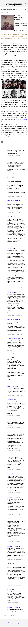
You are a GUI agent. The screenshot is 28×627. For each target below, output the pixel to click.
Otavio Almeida (11, 217)
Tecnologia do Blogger (14, 623)
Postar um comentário (8, 615)
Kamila (9, 177)
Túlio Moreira (10, 248)
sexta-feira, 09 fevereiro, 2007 (15, 559)
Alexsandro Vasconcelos (13, 338)
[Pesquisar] (26, 4)
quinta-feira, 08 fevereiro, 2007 (15, 155)
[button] (26, 10)
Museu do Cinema (12, 160)
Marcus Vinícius (11, 474)
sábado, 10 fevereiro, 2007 (14, 602)
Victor (9, 357)
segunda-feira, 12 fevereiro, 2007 (15, 611)
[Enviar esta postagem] (2, 142)
